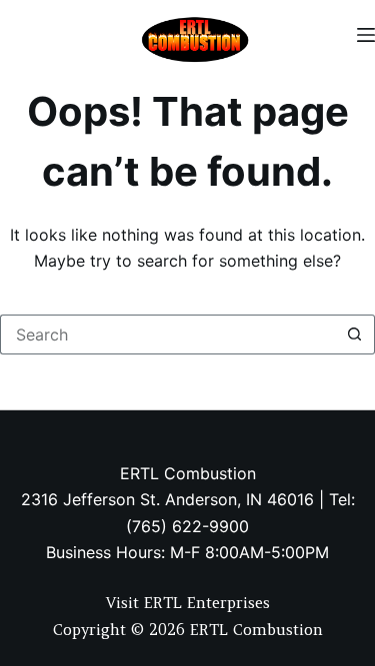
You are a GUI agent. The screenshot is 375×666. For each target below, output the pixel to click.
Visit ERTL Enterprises (188, 602)
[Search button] (355, 334)
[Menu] (366, 35)
